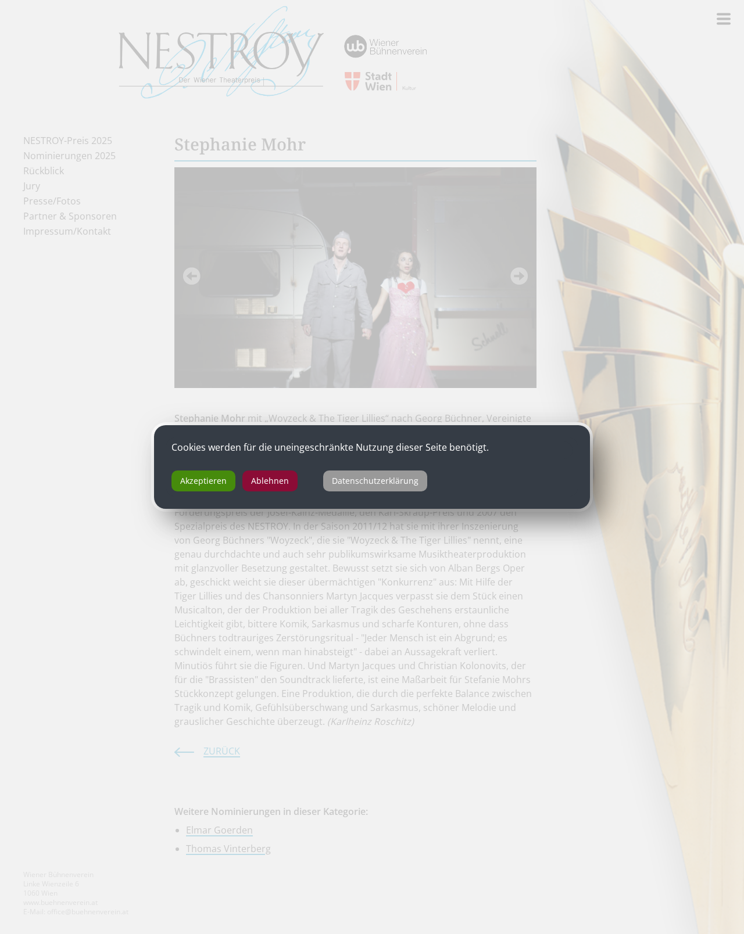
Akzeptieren (203, 480)
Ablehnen (270, 480)
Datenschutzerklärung (375, 480)
